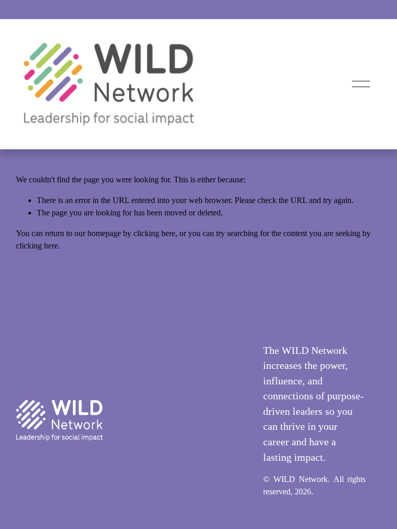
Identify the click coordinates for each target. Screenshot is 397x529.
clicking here (154, 233)
